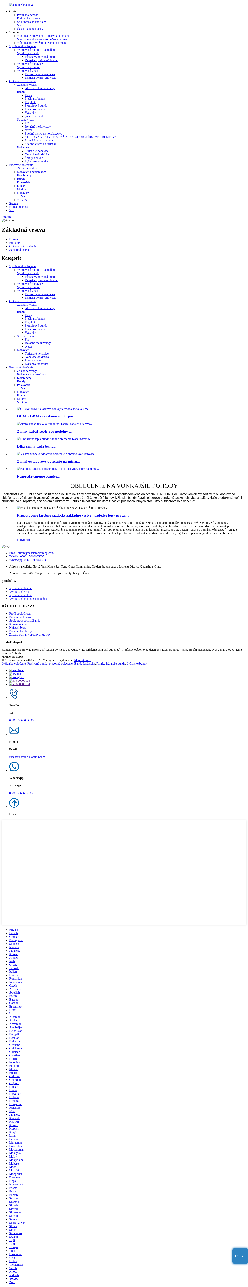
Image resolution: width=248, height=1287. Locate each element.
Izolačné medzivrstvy (38, 126)
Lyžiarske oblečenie (14, 663)
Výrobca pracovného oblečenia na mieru (42, 42)
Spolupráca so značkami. (32, 21)
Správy (13, 203)
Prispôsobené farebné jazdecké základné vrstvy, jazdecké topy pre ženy (73, 515)
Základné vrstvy (27, 168)
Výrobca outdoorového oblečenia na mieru (43, 39)
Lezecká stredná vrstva (39, 140)
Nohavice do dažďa (37, 154)
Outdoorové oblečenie (22, 81)
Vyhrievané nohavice (30, 63)
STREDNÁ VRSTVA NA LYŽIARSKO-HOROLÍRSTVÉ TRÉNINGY (70, 137)
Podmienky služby (20, 631)
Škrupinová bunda (36, 105)
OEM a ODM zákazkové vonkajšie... (46, 416)
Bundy (21, 91)
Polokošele (23, 182)
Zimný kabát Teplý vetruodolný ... (44, 431)
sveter (28, 130)
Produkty (15, 242)
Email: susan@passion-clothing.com (31, 553)
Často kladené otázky (30, 28)
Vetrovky (30, 112)
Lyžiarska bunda (35, 109)
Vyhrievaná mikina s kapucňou (36, 49)
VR (19, 25)
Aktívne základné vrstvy (40, 88)
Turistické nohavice (37, 151)
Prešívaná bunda (35, 98)
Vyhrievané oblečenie (22, 46)
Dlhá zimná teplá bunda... (38, 446)
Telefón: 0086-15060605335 (26, 556)
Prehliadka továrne (28, 18)
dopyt (20, 539)
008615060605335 (21, 793)
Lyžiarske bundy (137, 663)
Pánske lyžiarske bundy (110, 663)
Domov (14, 239)
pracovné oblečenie (61, 663)
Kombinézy (24, 175)
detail (27, 539)
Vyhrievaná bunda (28, 53)
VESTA (22, 199)
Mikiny (21, 189)
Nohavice (23, 147)
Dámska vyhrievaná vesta (40, 77)
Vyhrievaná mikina (28, 67)
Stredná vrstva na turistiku (41, 144)
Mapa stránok (82, 660)
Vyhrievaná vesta (27, 70)
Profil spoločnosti (27, 14)
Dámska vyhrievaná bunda (41, 60)
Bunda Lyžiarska (84, 663)
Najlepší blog (17, 627)
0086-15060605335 (21, 720)
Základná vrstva (27, 84)
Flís (27, 123)
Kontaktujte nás (18, 206)
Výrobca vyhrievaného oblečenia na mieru (43, 35)
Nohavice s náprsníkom (31, 171)
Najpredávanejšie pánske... (38, 476)
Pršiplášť (30, 102)
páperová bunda (34, 116)
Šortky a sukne (34, 158)
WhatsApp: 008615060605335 (28, 560)
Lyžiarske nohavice (36, 161)
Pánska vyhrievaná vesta (40, 74)
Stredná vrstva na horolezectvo (43, 133)
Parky (28, 95)
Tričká (21, 196)
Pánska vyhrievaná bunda (40, 56)
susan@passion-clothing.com (27, 756)
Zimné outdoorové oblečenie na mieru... (48, 461)
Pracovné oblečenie (21, 164)
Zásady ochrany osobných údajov (30, 634)
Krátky (21, 185)
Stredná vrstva (25, 119)
